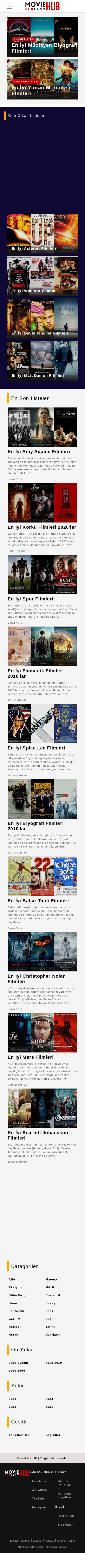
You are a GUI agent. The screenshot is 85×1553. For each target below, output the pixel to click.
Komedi (15, 1326)
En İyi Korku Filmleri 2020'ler (42, 527)
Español (37, 1540)
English (14, 1540)
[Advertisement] (42, 164)
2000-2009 (17, 1370)
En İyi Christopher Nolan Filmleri (37, 979)
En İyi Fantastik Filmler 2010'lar (35, 673)
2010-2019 (54, 1362)
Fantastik (16, 1311)
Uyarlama (53, 1334)
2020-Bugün (18, 1362)
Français (49, 1540)
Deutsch (25, 1540)
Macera (51, 1279)
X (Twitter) (39, 1489)
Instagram (39, 1507)
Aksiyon (15, 1287)
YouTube (38, 1498)
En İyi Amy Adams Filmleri (39, 451)
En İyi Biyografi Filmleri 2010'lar (36, 826)
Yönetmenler (19, 1435)
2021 (49, 1406)
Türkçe (71, 1540)
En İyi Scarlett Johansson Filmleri (38, 1135)
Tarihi (50, 1326)
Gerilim (14, 1318)
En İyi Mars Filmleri (31, 1057)
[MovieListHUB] (42, 6)
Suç (49, 1318)
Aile (12, 1279)
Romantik (53, 1295)
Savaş (50, 1303)
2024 (12, 1398)
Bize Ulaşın (66, 1524)
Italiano (61, 1540)
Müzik (50, 1287)
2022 (12, 1406)
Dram (13, 1303)
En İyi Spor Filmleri (30, 598)
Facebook (39, 1481)
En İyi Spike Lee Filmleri (36, 747)
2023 (49, 1398)
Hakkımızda (66, 1516)
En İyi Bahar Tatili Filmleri (38, 900)
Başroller (53, 1435)
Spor (49, 1311)
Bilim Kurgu (18, 1295)
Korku (13, 1334)
